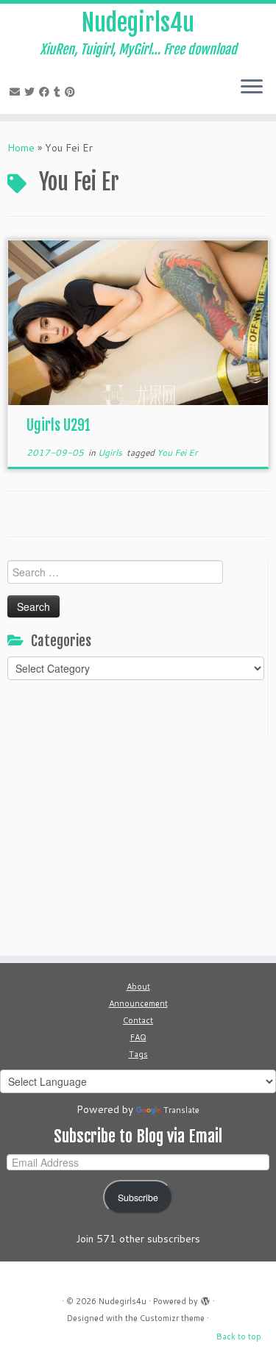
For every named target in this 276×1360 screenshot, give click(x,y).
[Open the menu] (252, 87)
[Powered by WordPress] (205, 1298)
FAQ (138, 1037)
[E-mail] (17, 92)
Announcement (138, 1003)
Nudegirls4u (138, 23)
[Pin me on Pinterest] (72, 92)
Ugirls (111, 452)
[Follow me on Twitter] (31, 92)
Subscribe (138, 1197)
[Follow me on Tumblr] (59, 92)
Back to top (238, 1336)
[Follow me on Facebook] (46, 92)
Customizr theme (172, 1318)
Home (21, 147)
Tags (138, 1054)
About (138, 986)
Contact (138, 1020)
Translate (181, 1110)
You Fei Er (177, 452)
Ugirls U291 (58, 425)
